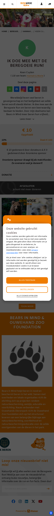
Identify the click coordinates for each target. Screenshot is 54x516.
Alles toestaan (27, 280)
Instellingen (27, 289)
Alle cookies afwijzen (27, 296)
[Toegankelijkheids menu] (51, 513)
